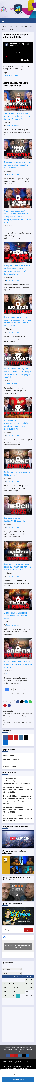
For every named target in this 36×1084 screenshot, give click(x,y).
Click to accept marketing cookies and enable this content (18, 946)
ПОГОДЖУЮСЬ (18, 1079)
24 (5, 996)
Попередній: (17, 713)
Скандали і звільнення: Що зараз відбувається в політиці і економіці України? (17, 567)
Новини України (9, 767)
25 (9, 996)
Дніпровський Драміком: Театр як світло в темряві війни (15, 616)
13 (18, 988)
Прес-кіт (29, 1049)
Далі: (17, 722)
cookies (21, 1074)
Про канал (22, 1052)
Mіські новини (8, 755)
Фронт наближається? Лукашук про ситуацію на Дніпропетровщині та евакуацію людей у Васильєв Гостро (17, 217)
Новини (6, 763)
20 (24, 690)
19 (14, 992)
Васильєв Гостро (11, 76)
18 (9, 992)
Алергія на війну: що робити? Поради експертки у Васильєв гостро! (18, 664)
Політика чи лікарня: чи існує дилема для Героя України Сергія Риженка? (17, 165)
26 (14, 996)
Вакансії (21, 1049)
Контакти (13, 1052)
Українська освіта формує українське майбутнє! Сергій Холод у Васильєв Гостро (17, 116)
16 (31, 988)
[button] (4, 20)
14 (22, 988)
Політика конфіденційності (21, 1047)
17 (5, 992)
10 (5, 988)
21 (22, 992)
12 (14, 988)
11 (9, 988)
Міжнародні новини (11, 759)
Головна (7, 1047)
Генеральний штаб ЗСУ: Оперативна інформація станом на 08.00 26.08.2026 (17, 809)
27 (18, 996)
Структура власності (10, 1049)
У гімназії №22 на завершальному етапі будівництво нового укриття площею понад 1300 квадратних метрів (17, 799)
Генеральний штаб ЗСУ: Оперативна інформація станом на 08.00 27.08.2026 (17, 789)
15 (27, 988)
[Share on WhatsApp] (30, 701)
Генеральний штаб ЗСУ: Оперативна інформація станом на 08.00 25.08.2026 (17, 818)
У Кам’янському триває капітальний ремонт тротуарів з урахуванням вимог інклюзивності (17, 780)
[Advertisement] (18, 1024)
